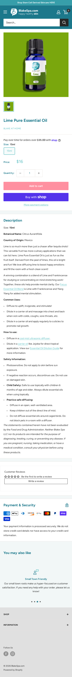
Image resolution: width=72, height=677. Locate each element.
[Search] (64, 22)
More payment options (36, 204)
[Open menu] (5, 12)
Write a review (36, 481)
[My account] (58, 12)
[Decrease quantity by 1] (20, 173)
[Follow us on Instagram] (12, 653)
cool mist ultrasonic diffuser (34, 338)
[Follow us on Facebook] (5, 653)
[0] (65, 12)
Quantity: (8, 173)
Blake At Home (12, 128)
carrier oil (23, 343)
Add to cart (36, 186)
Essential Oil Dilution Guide (44, 348)
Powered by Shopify (12, 670)
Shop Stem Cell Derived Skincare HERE (36, 2)
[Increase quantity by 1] (38, 173)
